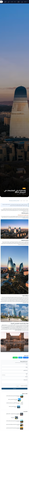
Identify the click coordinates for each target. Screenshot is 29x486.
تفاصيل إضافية (25, 379)
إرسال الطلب (14, 388)
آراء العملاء (8, 2)
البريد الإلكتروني (25, 370)
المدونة (24, 200)
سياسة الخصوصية (5, 2)
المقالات (12, 1)
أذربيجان (21, 200)
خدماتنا (15, 1)
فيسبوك (25, 357)
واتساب (15, 357)
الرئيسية (25, 1)
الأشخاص (26, 376)
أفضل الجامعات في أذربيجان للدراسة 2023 (23, 215)
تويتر (20, 357)
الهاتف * (26, 367)
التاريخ (26, 373)
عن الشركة (22, 2)
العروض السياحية (18, 2)
